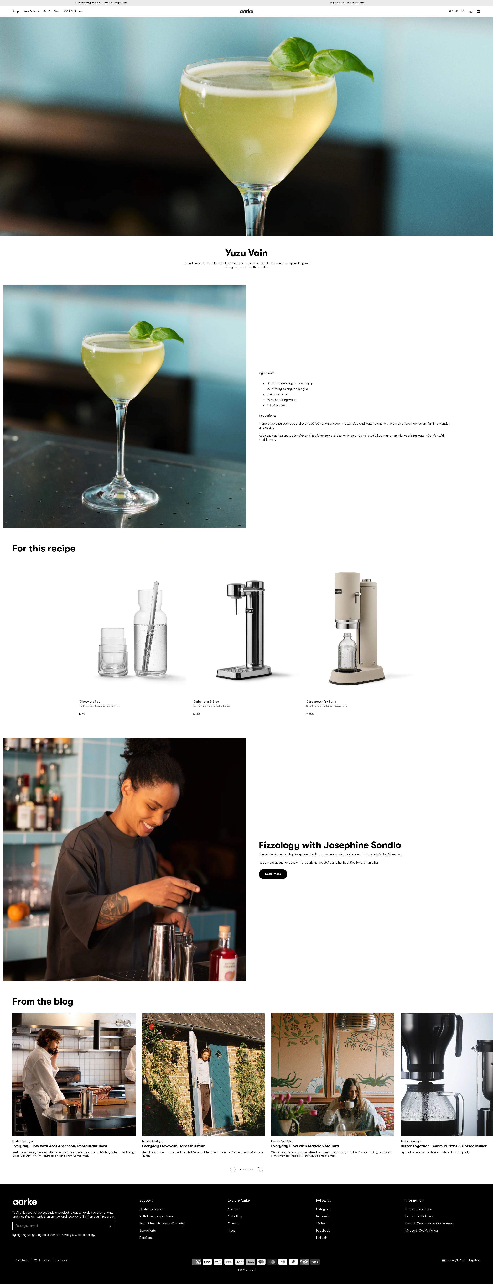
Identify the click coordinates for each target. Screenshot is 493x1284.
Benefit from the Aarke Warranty (161, 1223)
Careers (233, 1223)
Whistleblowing (42, 1260)
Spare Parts (147, 1230)
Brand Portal (21, 1260)
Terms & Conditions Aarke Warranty (430, 1223)
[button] (243, 1169)
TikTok (320, 1223)
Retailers (145, 1238)
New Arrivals (31, 11)
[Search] (463, 11)
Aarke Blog (235, 1216)
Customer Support (152, 1209)
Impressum (61, 1260)
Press (231, 1230)
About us (234, 1209)
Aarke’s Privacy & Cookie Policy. (72, 1235)
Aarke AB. (251, 1270)
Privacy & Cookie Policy (421, 1230)
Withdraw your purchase (156, 1216)
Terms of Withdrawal (419, 1216)
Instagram (323, 1209)
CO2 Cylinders (73, 11)
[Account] (470, 11)
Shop (15, 11)
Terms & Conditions (418, 1209)
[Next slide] (182, 630)
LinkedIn (322, 1238)
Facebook (323, 1230)
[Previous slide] (82, 630)
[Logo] (247, 11)
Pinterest (322, 1216)
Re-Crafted (51, 11)
